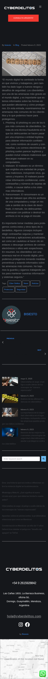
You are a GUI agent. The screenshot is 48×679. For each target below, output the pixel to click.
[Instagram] (20, 624)
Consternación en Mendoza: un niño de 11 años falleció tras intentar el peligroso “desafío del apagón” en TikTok (22, 529)
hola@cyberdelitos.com (24, 616)
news (26, 283)
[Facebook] (27, 624)
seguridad (21, 289)
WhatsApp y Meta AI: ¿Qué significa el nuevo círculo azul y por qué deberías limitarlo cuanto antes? (22, 496)
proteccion (8, 289)
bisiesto (8, 45)
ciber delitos (14, 283)
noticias (35, 283)
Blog (17, 45)
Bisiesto (25, 634)
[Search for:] (21, 459)
